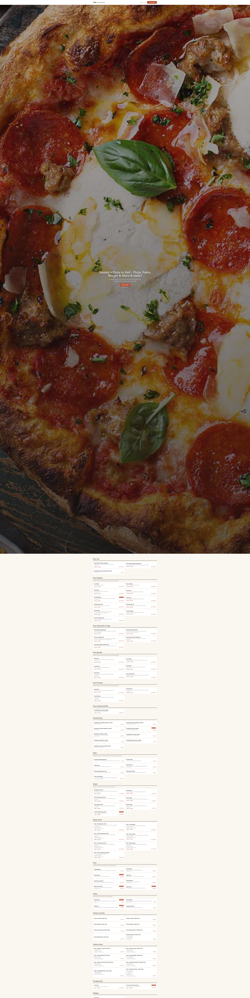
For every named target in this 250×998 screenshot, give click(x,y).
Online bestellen (152, 2)
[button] (109, 565)
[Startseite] (95, 2)
